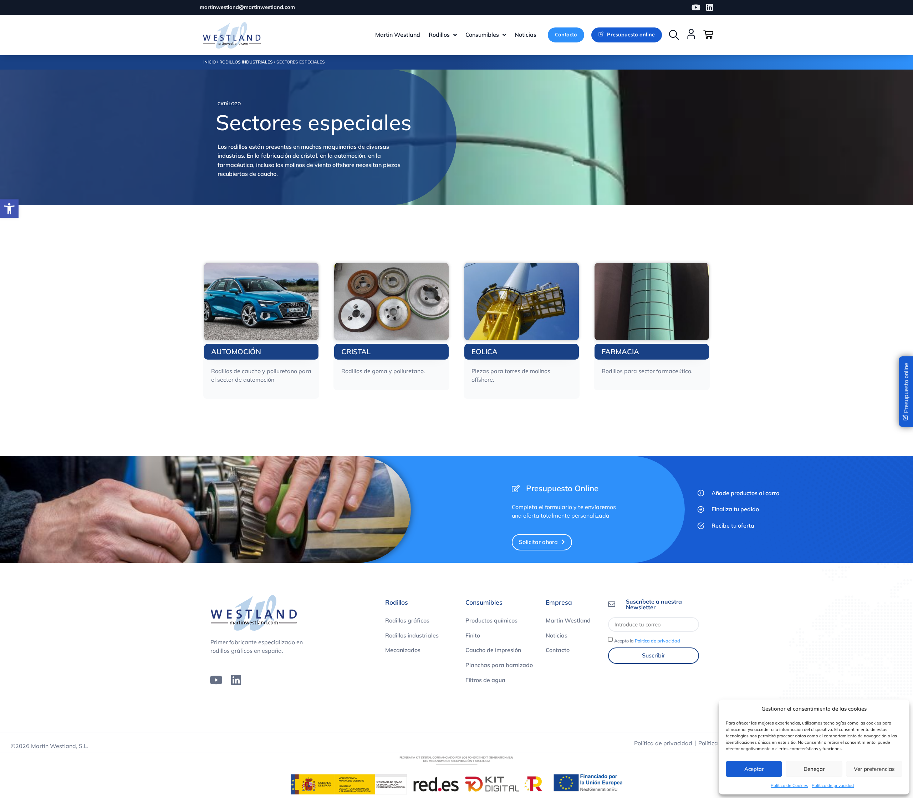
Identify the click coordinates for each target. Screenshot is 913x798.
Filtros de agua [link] (485, 679)
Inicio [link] (209, 62)
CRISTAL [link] (356, 351)
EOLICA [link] (484, 351)
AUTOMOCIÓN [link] (236, 351)
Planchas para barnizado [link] (499, 665)
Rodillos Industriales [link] (246, 62)
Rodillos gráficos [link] (407, 620)
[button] (674, 35)
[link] (9, 208)
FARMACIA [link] (620, 351)
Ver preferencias (874, 769)
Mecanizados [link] (402, 650)
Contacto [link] (558, 650)
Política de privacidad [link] (833, 785)
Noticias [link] (556, 635)
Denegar (814, 769)
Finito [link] (472, 635)
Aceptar (754, 769)
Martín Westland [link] (568, 620)
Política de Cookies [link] (789, 785)
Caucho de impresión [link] (493, 650)
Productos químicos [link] (491, 620)
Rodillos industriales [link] (412, 635)
